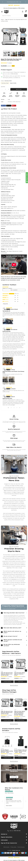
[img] (9, 307)
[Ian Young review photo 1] (5, 380)
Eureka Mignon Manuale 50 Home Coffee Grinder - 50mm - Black (20, 751)
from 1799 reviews (9, 793)
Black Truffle (13, 83)
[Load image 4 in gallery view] (21, 53)
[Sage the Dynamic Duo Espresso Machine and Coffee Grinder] (7, 664)
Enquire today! (26, 177)
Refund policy (6, 847)
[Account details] (22, 11)
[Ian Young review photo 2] (12, 380)
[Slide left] (2, 54)
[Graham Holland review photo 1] (8, 321)
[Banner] (5, 816)
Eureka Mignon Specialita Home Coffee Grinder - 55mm (7, 751)
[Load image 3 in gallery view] (14, 53)
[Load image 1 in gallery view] (6, 53)
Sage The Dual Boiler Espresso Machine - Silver (19, 674)
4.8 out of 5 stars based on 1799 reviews (14, 8)
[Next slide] (25, 1)
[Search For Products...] (25, 15)
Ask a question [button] (14, 289)
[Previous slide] (2, 1)
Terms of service (21, 847)
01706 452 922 (14, 73)
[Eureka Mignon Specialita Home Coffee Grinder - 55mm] (7, 741)
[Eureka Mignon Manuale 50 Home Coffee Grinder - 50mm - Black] (20, 741)
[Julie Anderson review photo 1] (8, 361)
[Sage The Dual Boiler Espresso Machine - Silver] (20, 664)
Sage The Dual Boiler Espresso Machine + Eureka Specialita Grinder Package (19, 713)
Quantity (3, 86)
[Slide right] (26, 54)
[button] (1, 12)
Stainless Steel (5, 83)
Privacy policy (13, 847)
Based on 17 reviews (7, 288)
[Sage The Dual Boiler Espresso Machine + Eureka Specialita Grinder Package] (20, 702)
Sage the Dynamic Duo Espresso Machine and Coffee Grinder (7, 674)
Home (2, 19)
